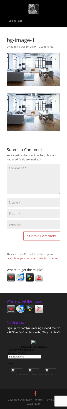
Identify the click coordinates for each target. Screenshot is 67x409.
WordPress (33, 404)
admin (14, 46)
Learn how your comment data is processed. (33, 258)
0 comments (46, 46)
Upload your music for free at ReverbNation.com (33, 374)
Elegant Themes (33, 399)
